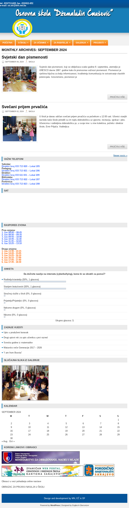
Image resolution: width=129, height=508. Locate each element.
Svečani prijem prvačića (24, 106)
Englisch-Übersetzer (80, 505)
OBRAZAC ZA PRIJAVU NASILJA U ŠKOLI (23, 487)
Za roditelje (62, 42)
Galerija (82, 42)
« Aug (4, 441)
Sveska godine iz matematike (18, 342)
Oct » (12, 441)
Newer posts (120, 155)
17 (29, 431)
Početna (7, 43)
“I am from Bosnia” (13, 352)
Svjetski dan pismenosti (25, 57)
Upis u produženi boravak (16, 332)
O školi (23, 42)
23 (11, 434)
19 (66, 431)
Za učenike (41, 42)
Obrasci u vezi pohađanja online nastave (21, 481)
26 (66, 434)
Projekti (100, 42)
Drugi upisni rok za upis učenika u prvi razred (26, 337)
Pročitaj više (117, 97)
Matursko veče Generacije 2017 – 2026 (23, 347)
